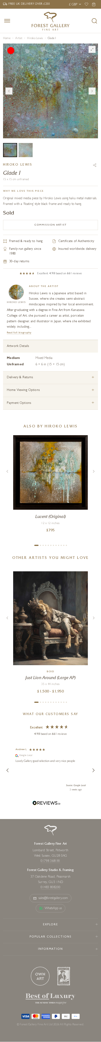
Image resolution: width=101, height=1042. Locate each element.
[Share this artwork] (94, 165)
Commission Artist (50, 225)
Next (92, 91)
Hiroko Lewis (35, 38)
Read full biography (19, 332)
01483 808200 (50, 887)
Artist (18, 38)
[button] (7, 770)
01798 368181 (50, 861)
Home (7, 38)
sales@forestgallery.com (53, 898)
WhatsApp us (53, 908)
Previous (8, 91)
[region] (50, 770)
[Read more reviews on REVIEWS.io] (46, 804)
